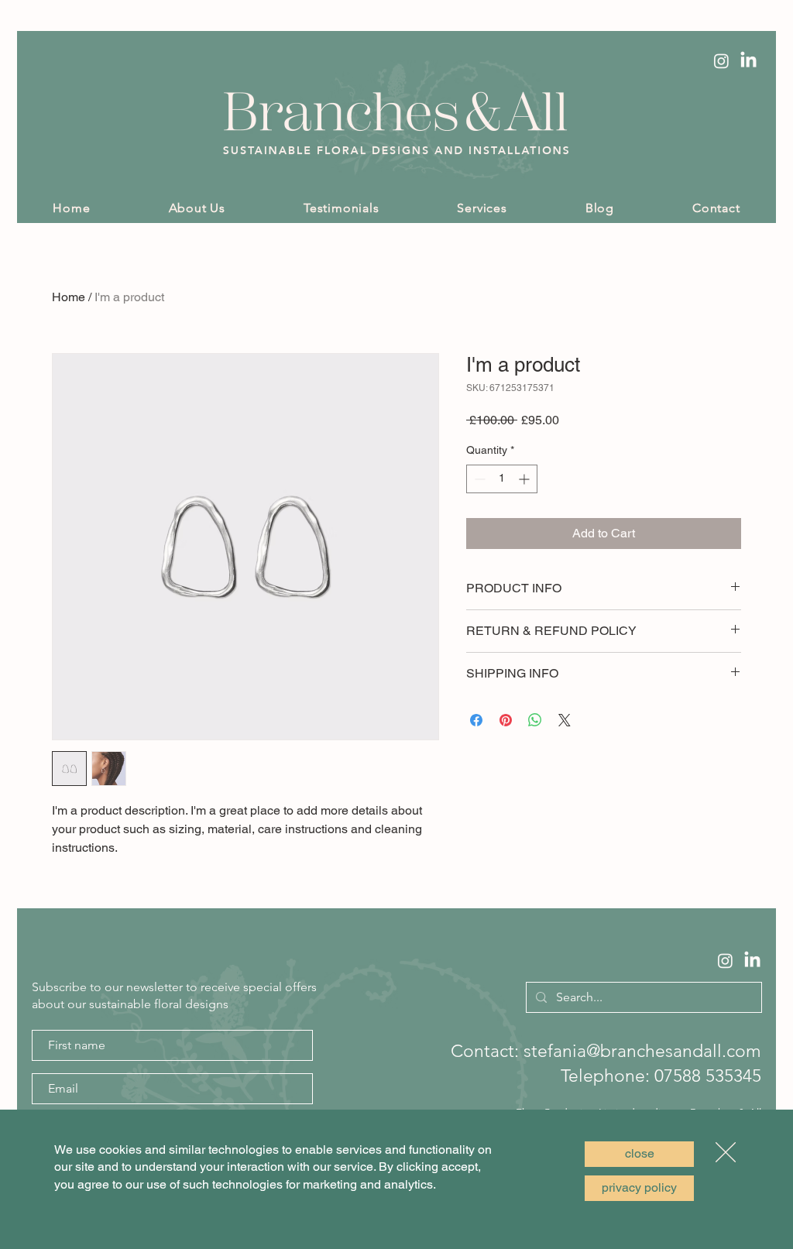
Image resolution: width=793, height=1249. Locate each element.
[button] (639, 1154)
